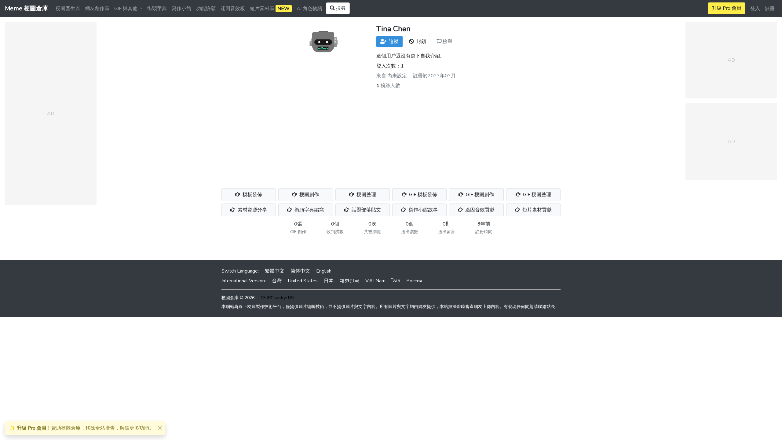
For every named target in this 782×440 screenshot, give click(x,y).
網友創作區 (97, 8)
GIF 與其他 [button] (126, 8)
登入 (755, 8)
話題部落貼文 (365, 210)
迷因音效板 (233, 8)
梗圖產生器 (68, 8)
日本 (329, 280)
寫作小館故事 (422, 210)
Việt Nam (375, 280)
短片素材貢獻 (536, 210)
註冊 (770, 8)
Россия (414, 280)
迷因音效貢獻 (479, 210)
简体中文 (300, 271)
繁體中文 (274, 271)
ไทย (396, 280)
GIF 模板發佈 (422, 194)
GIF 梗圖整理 (536, 194)
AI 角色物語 (309, 8)
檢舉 (446, 41)
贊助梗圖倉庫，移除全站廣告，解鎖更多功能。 (81, 428)
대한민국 (349, 280)
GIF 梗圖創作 (479, 194)
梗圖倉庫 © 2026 (237, 298)
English (323, 271)
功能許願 (206, 8)
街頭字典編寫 (308, 210)
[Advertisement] (391, 135)
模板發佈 (251, 194)
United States (303, 280)
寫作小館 (181, 8)
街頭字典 (157, 8)
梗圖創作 (308, 194)
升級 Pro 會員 (726, 8)
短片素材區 (270, 8)
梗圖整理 (365, 194)
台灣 (277, 280)
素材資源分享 (251, 210)
